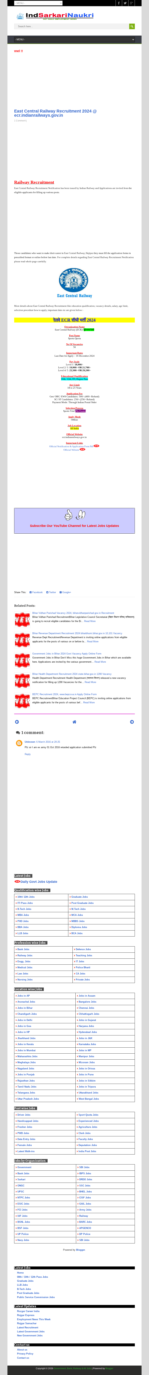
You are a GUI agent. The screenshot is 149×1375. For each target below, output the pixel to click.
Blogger (80, 1249)
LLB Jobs (22, 1285)
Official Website (71, 449)
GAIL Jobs (85, 1203)
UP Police (23, 1234)
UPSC (20, 1191)
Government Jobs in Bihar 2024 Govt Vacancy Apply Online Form (66, 653)
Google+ (66, 592)
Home (20, 1272)
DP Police (84, 1234)
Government (24, 1167)
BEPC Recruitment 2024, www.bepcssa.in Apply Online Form (64, 694)
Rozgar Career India (28, 1311)
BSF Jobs (22, 1228)
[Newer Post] (17, 721)
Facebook (37, 592)
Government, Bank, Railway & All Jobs (72, 1368)
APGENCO (85, 1228)
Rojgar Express (25, 1315)
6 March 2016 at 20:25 (48, 741)
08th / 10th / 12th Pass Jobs (32, 1277)
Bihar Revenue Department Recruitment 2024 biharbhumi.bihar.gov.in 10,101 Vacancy (77, 633)
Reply (28, 754)
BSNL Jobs (23, 1222)
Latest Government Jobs (31, 1331)
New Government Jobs (30, 1335)
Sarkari (21, 1179)
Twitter (52, 592)
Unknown (30, 741)
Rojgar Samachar (27, 1323)
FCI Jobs (22, 1209)
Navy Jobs (23, 1240)
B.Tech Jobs (24, 1289)
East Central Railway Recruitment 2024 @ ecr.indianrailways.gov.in (55, 113)
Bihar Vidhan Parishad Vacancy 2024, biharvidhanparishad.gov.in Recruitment (73, 613)
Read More (90, 621)
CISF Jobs (85, 1197)
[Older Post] (132, 721)
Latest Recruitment (27, 1327)
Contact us (23, 1357)
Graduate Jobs (25, 1281)
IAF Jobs (22, 1216)
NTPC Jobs (23, 1197)
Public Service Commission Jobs (36, 1297)
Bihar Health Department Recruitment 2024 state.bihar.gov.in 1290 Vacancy (72, 674)
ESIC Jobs (23, 1203)
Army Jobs (85, 1209)
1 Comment (20, 120)
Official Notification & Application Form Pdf (71, 446)
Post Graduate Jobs (28, 1293)
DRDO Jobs (85, 1179)
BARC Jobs (85, 1222)
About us (22, 1349)
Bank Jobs (23, 1173)
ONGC (20, 1185)
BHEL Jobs (85, 1191)
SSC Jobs (84, 1185)
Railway (83, 1216)
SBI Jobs (84, 1167)
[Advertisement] (74, 79)
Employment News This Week (34, 1319)
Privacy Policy (25, 1353)
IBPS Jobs (85, 1173)
